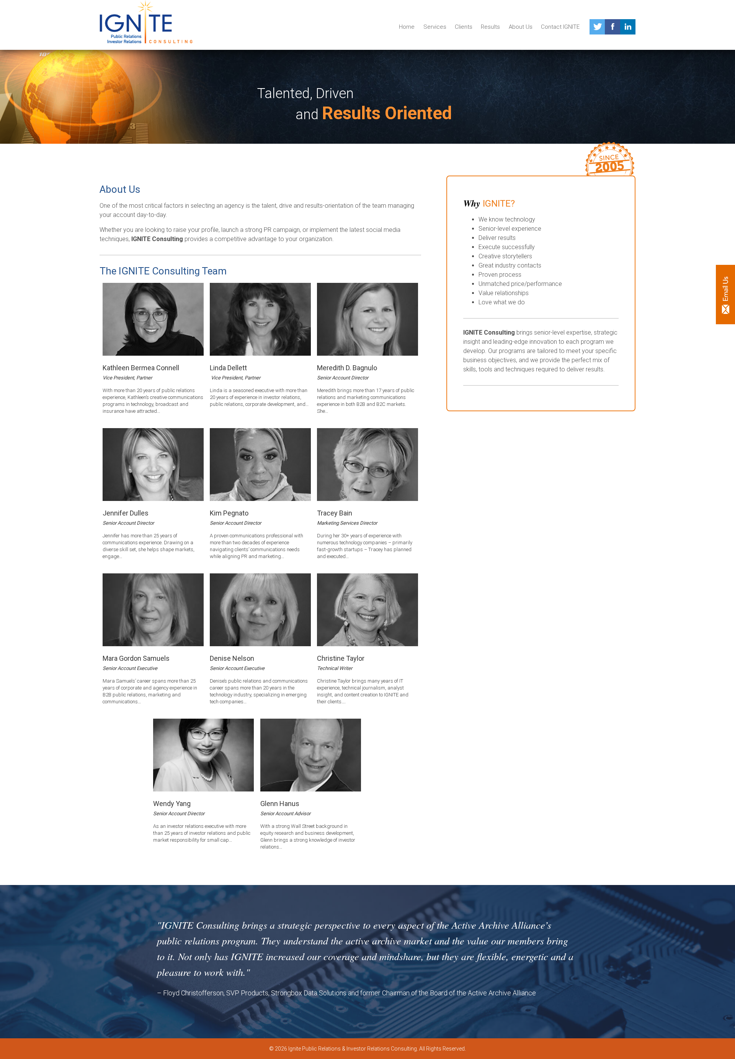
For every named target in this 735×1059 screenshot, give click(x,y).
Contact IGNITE (560, 26)
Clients (463, 26)
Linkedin (627, 26)
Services (434, 26)
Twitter (597, 26)
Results (490, 26)
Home (407, 26)
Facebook (612, 26)
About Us (520, 26)
